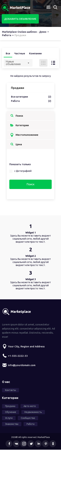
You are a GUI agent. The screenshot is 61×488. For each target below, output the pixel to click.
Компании (35, 53)
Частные (19, 53)
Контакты (10, 390)
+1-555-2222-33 (18, 355)
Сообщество (28, 418)
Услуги (9, 418)
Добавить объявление (20, 18)
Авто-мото (30, 406)
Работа (31, 101)
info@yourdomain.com (21, 365)
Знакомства (11, 424)
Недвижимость (33, 412)
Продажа (10, 406)
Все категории (31, 97)
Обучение (10, 412)
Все (8, 53)
